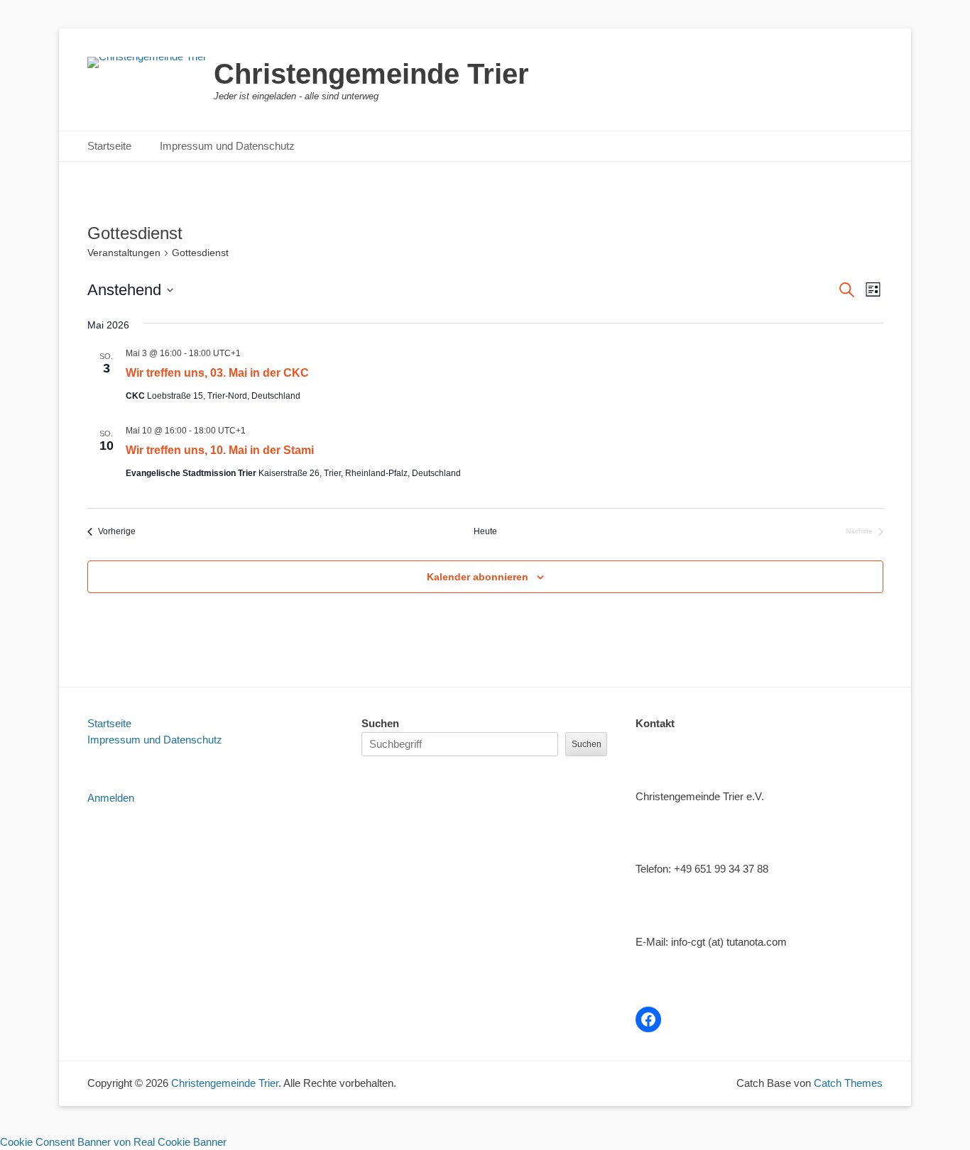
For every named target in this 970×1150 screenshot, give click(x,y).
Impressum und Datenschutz (227, 146)
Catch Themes (848, 1083)
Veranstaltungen (123, 252)
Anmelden (110, 798)
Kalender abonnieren (477, 576)
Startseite (109, 146)
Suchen (380, 723)
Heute (485, 531)
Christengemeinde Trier (371, 73)
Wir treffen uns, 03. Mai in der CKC (217, 373)
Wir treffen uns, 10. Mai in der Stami (220, 450)
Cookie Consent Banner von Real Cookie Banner (113, 1142)
